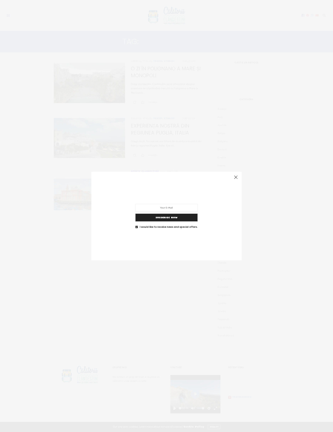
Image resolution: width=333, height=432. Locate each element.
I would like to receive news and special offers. (169, 227)
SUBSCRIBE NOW (166, 217)
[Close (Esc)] (236, 177)
